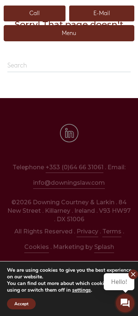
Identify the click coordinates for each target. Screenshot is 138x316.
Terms (111, 231)
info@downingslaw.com (69, 182)
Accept (21, 304)
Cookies (36, 246)
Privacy (87, 231)
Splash (104, 246)
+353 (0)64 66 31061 (74, 167)
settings (81, 290)
